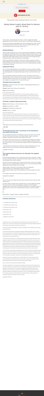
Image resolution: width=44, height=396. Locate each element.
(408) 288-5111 (23, 395)
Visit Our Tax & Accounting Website (22, 7)
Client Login (22, 10)
